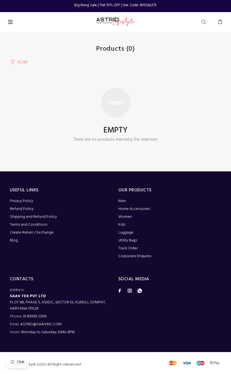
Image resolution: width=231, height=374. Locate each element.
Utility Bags (127, 240)
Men (122, 201)
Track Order (128, 248)
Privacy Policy (21, 201)
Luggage (125, 232)
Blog (14, 240)
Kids (121, 224)
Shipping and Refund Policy (33, 217)
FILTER (22, 62)
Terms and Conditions (28, 224)
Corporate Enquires (134, 256)
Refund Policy (22, 209)
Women (125, 217)
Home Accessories (134, 209)
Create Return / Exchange (32, 232)
